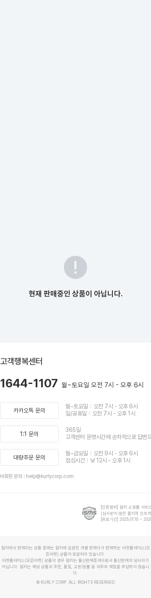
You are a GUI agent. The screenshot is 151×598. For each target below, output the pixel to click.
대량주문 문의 (29, 457)
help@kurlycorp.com (50, 476)
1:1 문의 (29, 434)
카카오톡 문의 (29, 410)
